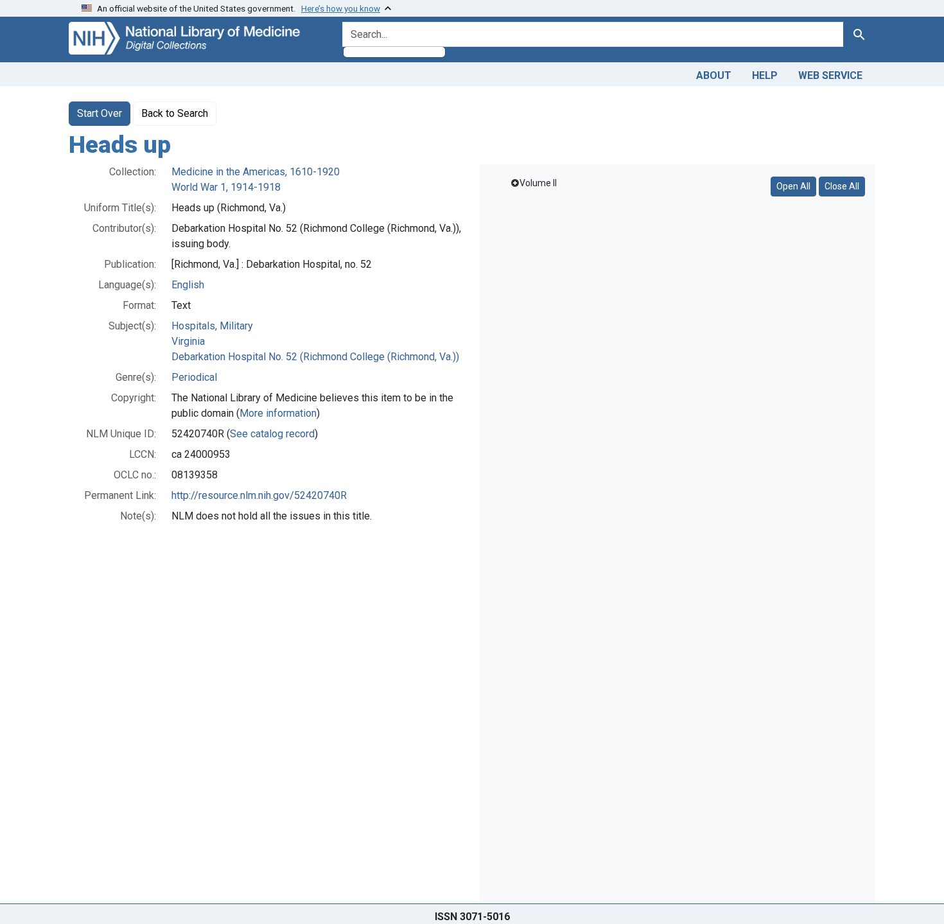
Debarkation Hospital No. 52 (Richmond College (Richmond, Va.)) (315, 357)
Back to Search (174, 113)
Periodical (194, 377)
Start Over (99, 113)
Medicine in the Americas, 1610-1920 (255, 172)
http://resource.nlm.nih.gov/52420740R (259, 495)
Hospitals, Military (212, 326)
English (187, 285)
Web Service (830, 75)
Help (765, 75)
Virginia (188, 341)
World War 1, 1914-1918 (226, 187)
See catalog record (272, 434)
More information (278, 413)
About (713, 75)
